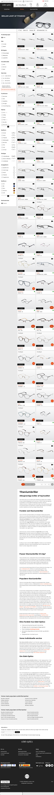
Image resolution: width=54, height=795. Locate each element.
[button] (7, 5)
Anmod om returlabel (23, 754)
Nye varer (5, 96)
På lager (5, 103)
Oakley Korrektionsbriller (7, 713)
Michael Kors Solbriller (30, 700)
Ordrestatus (38, 756)
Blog (37, 754)
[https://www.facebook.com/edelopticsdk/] (46, 765)
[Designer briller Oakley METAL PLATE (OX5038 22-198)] (26, 114)
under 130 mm (7, 75)
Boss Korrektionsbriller (32, 715)
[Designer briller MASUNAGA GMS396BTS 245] (26, 413)
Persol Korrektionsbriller (33, 712)
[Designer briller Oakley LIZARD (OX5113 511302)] (26, 170)
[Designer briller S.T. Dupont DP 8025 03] (26, 245)
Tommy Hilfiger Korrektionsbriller (35, 717)
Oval (4, 147)
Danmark (46, 1)
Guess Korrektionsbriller (33, 713)
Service (20, 749)
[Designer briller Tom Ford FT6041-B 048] (26, 432)
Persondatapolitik (5, 786)
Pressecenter (4, 751)
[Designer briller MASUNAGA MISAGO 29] (26, 282)
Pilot (4, 144)
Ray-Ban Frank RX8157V (30, 606)
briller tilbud (41, 681)
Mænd (4, 46)
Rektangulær (6, 140)
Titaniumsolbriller (43, 571)
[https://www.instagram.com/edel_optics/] (49, 765)
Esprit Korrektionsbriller (32, 719)
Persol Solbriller (4, 701)
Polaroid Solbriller (5, 705)
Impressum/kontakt (5, 788)
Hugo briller (31, 615)
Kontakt (2, 754)
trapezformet (6, 177)
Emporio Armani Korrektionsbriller (9, 719)
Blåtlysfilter (5, 55)
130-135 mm (6, 78)
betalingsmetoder (34, 629)
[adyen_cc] (2, 765)
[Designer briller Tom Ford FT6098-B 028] (26, 469)
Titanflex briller (44, 615)
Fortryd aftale (5, 782)
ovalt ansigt (5, 170)
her (39, 734)
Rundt (4, 172)
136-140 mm (7, 80)
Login (37, 6)
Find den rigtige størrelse (8, 89)
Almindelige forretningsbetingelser (9, 784)
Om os (2, 749)
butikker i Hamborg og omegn (41, 686)
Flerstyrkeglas (6, 53)
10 (48, 484)
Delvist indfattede (6, 158)
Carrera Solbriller (5, 703)
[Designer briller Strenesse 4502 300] (26, 320)
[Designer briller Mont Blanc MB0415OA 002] (26, 263)
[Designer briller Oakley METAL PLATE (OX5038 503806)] (26, 188)
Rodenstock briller (23, 615)
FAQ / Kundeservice (40, 751)
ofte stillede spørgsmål (39, 652)
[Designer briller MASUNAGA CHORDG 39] (26, 357)
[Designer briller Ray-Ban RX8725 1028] (26, 95)
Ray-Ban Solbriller (5, 698)
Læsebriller (5, 57)
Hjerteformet (6, 167)
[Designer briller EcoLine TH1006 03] (26, 301)
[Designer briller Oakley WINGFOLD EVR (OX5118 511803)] (26, 39)
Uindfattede (5, 161)
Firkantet (5, 137)
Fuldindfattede (6, 156)
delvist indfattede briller (46, 583)
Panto (4, 135)
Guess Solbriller (28, 701)
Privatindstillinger (5, 753)
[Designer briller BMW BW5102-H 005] (26, 394)
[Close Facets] (8, 30)
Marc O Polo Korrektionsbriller (8, 717)
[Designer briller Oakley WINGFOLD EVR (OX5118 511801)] (26, 57)
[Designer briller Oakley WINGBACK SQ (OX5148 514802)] (26, 207)
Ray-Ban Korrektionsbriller (7, 712)
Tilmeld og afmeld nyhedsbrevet (43, 753)
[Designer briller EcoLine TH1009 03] (26, 226)
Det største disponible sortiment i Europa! (13, 1)
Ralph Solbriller (28, 703)
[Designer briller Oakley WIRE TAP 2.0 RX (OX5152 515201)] (26, 76)
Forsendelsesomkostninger (24, 753)
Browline (5, 142)
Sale (4, 98)
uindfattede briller (25, 568)
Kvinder (4, 44)
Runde (4, 132)
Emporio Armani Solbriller (31, 698)
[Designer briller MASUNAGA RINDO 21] (26, 338)
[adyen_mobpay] (14, 765)
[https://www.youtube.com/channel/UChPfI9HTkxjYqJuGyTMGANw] (52, 765)
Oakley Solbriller (5, 700)
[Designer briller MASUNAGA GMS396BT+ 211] (26, 376)
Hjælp (37, 749)
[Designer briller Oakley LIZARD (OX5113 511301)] (26, 151)
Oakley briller (43, 613)
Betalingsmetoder (22, 751)
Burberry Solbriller (29, 705)
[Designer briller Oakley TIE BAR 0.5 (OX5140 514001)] (26, 132)
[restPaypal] (9, 765)
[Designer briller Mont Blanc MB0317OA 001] (26, 451)
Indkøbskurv (45, 6)
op (52, 781)
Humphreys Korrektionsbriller (8, 715)
